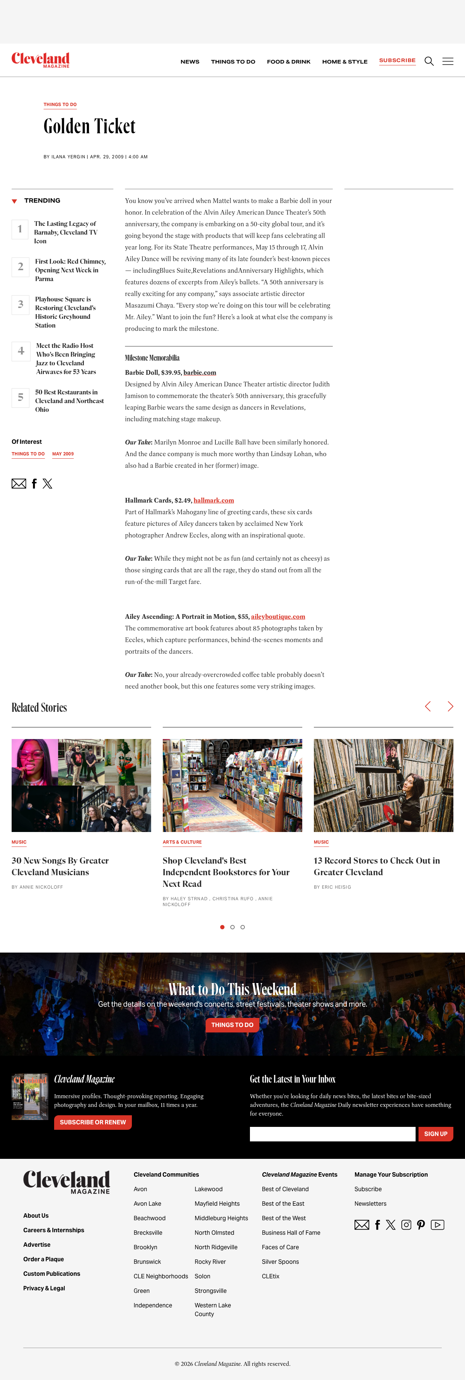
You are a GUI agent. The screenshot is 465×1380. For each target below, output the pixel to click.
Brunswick (147, 1262)
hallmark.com (214, 500)
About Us (36, 1215)
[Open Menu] (447, 62)
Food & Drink (289, 61)
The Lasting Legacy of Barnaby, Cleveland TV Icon (65, 233)
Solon (202, 1276)
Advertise (36, 1245)
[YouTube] (437, 1225)
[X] (391, 1225)
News (190, 61)
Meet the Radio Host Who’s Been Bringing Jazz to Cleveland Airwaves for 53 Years (66, 359)
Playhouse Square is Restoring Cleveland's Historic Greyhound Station (65, 312)
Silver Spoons (280, 1262)
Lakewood (209, 1189)
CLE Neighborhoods (161, 1276)
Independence (153, 1305)
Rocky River (210, 1262)
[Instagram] (406, 1225)
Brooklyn (145, 1247)
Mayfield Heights (217, 1204)
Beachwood (150, 1218)
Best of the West (284, 1218)
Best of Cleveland (285, 1189)
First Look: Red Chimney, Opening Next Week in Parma (70, 271)
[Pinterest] (421, 1225)
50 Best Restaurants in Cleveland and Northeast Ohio (69, 401)
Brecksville (148, 1233)
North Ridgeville (216, 1247)
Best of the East (283, 1204)
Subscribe (397, 60)
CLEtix (270, 1276)
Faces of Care (280, 1247)
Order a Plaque (43, 1259)
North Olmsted (214, 1233)
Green (142, 1291)
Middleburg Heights (221, 1218)
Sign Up (436, 1134)
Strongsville (211, 1291)
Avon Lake (147, 1204)
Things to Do (233, 61)
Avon (140, 1189)
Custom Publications (51, 1274)
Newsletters (371, 1204)
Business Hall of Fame (291, 1233)
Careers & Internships (53, 1230)
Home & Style (345, 61)
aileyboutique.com (278, 617)
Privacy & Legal (44, 1288)
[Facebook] (377, 1225)
